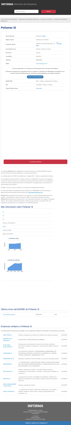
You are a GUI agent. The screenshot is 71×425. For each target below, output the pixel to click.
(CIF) (44, 36)
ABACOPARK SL (7, 364)
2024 (4, 226)
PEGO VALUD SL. (8, 371)
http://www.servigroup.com (35, 192)
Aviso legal (35, 416)
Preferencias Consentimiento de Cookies (35, 419)
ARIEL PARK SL (7, 335)
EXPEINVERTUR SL (8, 358)
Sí (3, 212)
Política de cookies (35, 417)
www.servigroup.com (41, 63)
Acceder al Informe (35, 161)
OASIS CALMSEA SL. (9, 391)
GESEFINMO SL (7, 353)
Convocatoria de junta (9, 314)
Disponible (39, 88)
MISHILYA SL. (7, 378)
